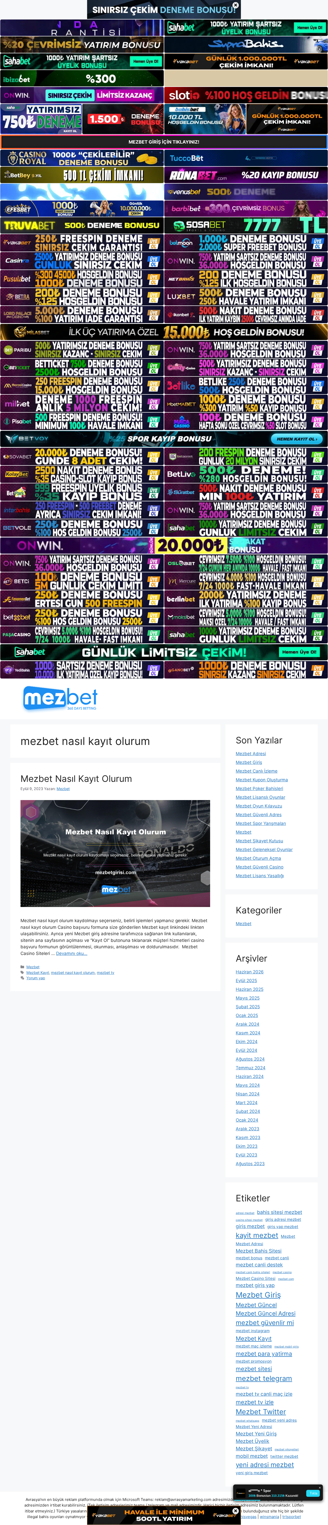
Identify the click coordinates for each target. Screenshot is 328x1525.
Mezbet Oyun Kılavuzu (259, 806)
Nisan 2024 (248, 1094)
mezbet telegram (264, 1378)
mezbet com (286, 1279)
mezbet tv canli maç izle (264, 1394)
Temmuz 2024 (250, 1067)
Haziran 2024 (250, 1076)
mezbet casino (282, 1272)
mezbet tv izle (255, 1402)
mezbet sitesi (254, 1368)
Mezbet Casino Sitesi (255, 1278)
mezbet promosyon (254, 1361)
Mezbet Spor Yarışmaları (261, 823)
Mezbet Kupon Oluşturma (262, 779)
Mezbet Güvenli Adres (259, 814)
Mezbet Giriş (249, 762)
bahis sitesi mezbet (279, 1212)
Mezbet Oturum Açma (258, 858)
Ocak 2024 (247, 1120)
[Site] (82, 243)
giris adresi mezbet (283, 1219)
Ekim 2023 (247, 1146)
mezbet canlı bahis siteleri (253, 1272)
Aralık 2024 (247, 1024)
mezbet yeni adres (279, 1420)
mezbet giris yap (255, 1285)
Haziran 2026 (250, 971)
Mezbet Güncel (256, 1304)
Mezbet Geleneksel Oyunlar (264, 849)
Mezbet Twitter (261, 1412)
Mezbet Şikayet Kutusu (259, 840)
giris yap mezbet (282, 1226)
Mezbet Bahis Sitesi (259, 1251)
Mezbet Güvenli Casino (259, 867)
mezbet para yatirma (264, 1353)
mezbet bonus (249, 1257)
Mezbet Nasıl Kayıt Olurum (76, 778)
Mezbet (32, 967)
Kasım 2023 (248, 1137)
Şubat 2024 (248, 1111)
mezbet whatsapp (247, 1420)
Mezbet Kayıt (37, 972)
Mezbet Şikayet (254, 1449)
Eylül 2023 (246, 1155)
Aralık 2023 (247, 1128)
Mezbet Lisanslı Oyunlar (260, 797)
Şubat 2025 (248, 1006)
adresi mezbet (245, 1213)
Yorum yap (35, 978)
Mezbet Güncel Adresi (265, 1313)
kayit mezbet (257, 1235)
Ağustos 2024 (250, 1059)
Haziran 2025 (249, 989)
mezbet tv (105, 972)
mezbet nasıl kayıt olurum (73, 972)
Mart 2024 (247, 1102)
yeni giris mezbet (252, 1472)
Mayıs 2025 (248, 998)
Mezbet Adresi (251, 753)
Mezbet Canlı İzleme (257, 771)
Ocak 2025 (247, 1015)
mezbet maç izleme (254, 1346)
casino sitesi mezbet (249, 1220)
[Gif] (164, 332)
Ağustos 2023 (250, 1163)
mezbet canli (277, 1257)
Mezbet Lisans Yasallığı (260, 875)
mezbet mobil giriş (286, 1346)
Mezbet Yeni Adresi (254, 1426)
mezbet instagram (253, 1330)
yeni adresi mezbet (265, 1465)
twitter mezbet (284, 1456)
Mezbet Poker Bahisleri (259, 788)
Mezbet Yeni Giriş (256, 1434)
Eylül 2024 (246, 1050)
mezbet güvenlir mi (265, 1323)
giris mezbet (250, 1226)
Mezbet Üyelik (252, 1441)
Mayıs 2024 (248, 1085)
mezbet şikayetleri (287, 1449)
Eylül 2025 (246, 980)
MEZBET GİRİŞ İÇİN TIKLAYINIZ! (164, 142)
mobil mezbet (252, 1456)
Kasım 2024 (248, 1032)
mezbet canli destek (259, 1265)
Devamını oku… (71, 953)
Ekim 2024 (247, 1041)
